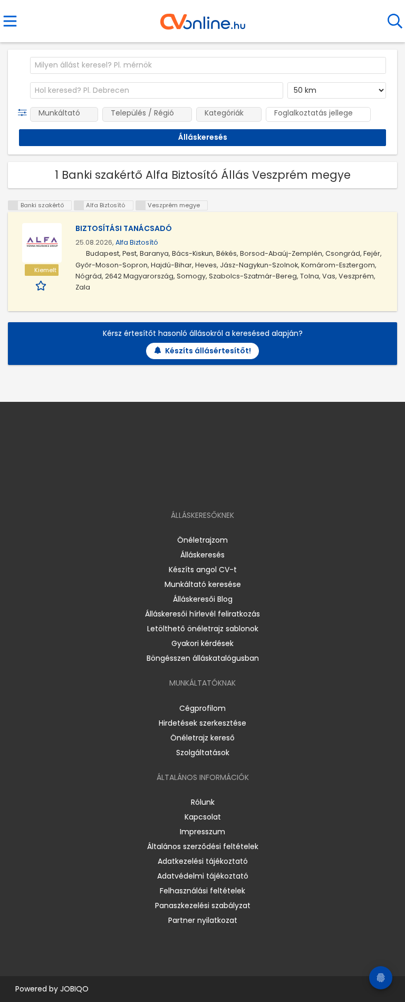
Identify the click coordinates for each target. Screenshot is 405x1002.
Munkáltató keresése (203, 584)
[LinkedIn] (213, 485)
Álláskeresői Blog (203, 599)
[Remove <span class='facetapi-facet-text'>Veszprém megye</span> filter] (141, 205)
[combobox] (208, 65)
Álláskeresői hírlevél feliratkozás (202, 614)
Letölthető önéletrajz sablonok (202, 628)
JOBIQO (74, 989)
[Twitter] (229, 485)
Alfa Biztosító (136, 242)
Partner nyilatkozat (202, 920)
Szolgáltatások (202, 752)
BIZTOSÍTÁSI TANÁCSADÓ (123, 228)
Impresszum (202, 831)
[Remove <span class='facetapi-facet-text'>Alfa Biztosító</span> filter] (79, 205)
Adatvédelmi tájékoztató (202, 876)
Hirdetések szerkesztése (202, 723)
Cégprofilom (202, 708)
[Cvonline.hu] (202, 18)
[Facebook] (178, 485)
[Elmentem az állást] (42, 285)
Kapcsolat (203, 817)
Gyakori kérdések (202, 643)
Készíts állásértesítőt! (208, 350)
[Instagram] (196, 485)
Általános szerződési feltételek (202, 846)
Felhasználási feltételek (202, 890)
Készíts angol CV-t (203, 569)
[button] (24, 113)
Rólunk (203, 802)
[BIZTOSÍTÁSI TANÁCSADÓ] (41, 243)
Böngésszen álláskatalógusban (203, 658)
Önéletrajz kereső (202, 738)
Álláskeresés (202, 555)
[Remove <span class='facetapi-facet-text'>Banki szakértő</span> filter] (13, 205)
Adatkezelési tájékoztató (203, 861)
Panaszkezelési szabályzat (202, 905)
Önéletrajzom (202, 540)
